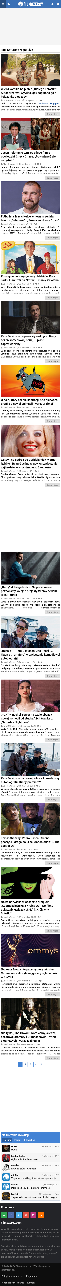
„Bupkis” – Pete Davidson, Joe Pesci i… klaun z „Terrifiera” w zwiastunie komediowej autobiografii (30, 654)
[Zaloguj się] (52, 4)
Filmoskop (29, 1140)
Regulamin (31, 1276)
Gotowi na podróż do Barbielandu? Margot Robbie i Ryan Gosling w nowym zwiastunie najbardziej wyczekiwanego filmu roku (29, 463)
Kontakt (31, 1282)
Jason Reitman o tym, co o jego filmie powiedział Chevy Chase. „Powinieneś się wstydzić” (28, 156)
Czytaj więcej (52, 114)
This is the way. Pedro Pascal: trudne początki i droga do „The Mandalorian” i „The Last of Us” (30, 842)
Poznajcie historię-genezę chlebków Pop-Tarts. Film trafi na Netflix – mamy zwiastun (30, 278)
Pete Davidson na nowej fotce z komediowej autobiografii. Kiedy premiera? (30, 780)
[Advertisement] (30, 26)
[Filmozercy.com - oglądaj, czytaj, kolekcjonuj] (30, 4)
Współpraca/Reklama (12, 1282)
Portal (17, 1140)
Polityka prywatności (12, 1276)
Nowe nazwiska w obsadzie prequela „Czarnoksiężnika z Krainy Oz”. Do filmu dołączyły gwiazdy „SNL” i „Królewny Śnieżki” (27, 907)
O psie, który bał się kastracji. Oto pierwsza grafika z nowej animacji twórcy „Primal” (29, 401)
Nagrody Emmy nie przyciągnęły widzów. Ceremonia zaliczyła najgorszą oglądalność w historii (29, 973)
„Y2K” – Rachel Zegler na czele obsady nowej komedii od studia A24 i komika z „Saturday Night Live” (27, 718)
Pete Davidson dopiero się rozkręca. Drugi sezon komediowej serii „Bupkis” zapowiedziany (28, 340)
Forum (7, 1140)
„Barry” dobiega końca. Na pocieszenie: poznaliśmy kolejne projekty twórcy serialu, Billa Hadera (29, 591)
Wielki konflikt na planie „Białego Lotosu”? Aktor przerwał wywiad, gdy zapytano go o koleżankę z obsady (29, 92)
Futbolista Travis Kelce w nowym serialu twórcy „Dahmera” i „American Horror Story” (30, 218)
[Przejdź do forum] (9, 4)
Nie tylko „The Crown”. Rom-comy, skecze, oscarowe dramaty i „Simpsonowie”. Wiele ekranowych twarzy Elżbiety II (29, 1036)
